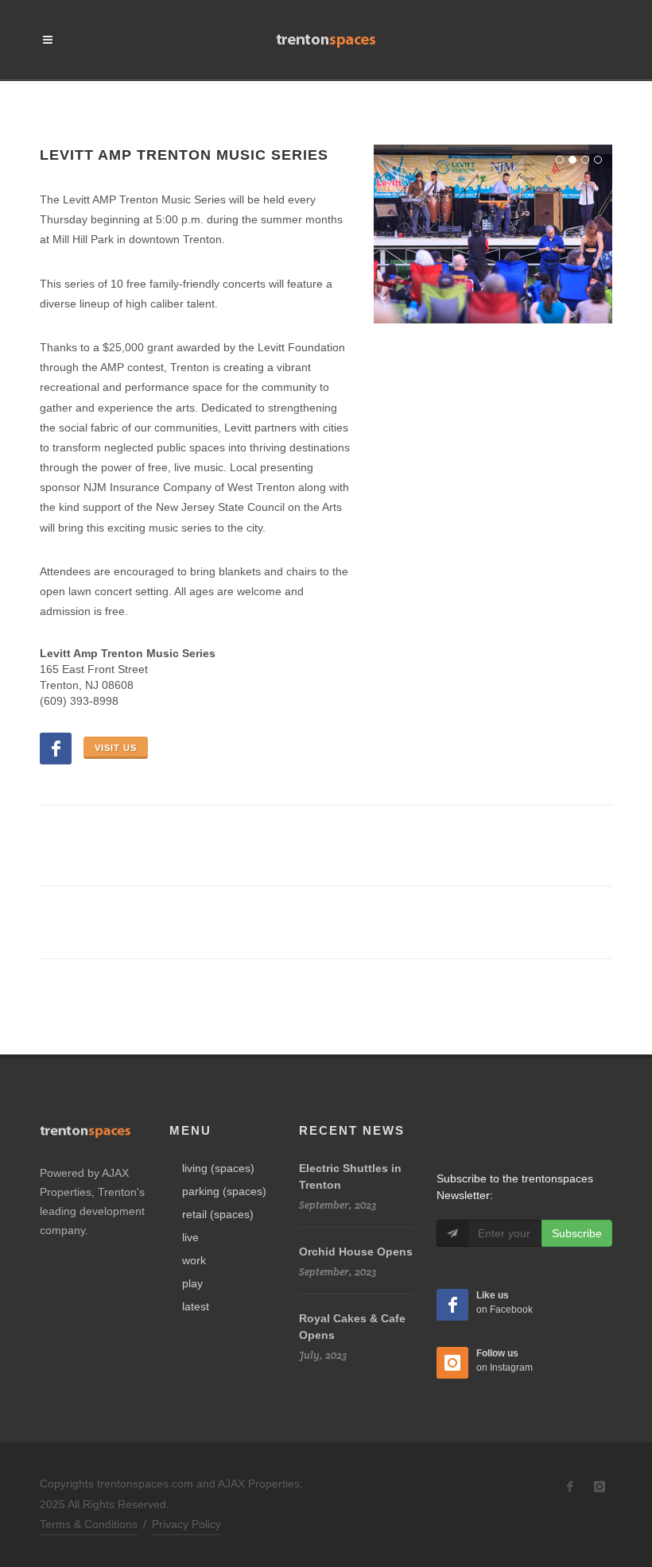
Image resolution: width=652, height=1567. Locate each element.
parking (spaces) (224, 1191)
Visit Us (116, 748)
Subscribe (577, 1233)
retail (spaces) (218, 1214)
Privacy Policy (186, 1524)
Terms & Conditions (89, 1524)
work (194, 1260)
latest (195, 1306)
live (190, 1237)
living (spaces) (218, 1168)
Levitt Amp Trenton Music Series (184, 155)
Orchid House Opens (356, 1251)
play (192, 1283)
